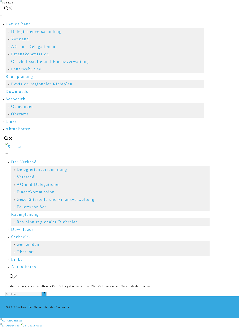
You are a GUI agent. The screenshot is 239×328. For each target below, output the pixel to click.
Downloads (17, 91)
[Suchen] (43, 294)
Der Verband (18, 24)
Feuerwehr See (26, 69)
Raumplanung (19, 76)
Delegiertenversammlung (36, 31)
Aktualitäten (18, 129)
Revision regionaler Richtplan (41, 84)
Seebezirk (15, 99)
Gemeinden (22, 106)
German (16, 320)
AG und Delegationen (33, 46)
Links (11, 121)
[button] (8, 8)
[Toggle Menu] (7, 153)
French (15, 325)
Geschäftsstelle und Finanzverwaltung (50, 61)
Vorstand (20, 39)
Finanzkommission (30, 54)
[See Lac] (15, 146)
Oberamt (19, 114)
